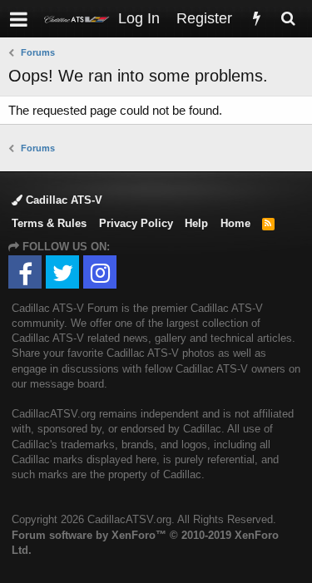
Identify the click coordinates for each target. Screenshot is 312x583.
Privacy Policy (136, 223)
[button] (18, 19)
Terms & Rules (49, 223)
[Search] (288, 19)
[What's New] (256, 19)
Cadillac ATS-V (62, 200)
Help (196, 223)
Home (235, 223)
